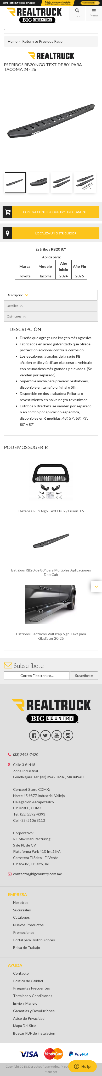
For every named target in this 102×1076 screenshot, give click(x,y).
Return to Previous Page (42, 41)
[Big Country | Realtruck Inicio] (34, 16)
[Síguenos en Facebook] (34, 735)
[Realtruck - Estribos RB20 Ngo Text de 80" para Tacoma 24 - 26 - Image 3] (61, 182)
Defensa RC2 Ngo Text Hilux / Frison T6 (51, 511)
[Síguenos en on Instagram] (68, 735)
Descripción (15, 295)
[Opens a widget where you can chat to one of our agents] (82, 1066)
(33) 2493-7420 (25, 754)
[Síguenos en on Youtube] (57, 735)
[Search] (77, 13)
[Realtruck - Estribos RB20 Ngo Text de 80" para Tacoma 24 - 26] (51, 55)
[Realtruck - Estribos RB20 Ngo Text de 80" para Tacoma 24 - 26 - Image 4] (85, 182)
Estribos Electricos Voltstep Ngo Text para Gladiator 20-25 (51, 636)
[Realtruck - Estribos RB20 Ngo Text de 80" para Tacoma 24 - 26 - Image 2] (38, 182)
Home (13, 41)
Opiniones (14, 316)
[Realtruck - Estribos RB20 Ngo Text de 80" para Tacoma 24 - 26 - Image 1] (14, 182)
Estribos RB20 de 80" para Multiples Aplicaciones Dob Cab (51, 572)
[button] (77, 13)
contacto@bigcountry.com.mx (37, 874)
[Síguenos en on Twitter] (45, 735)
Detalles (12, 306)
